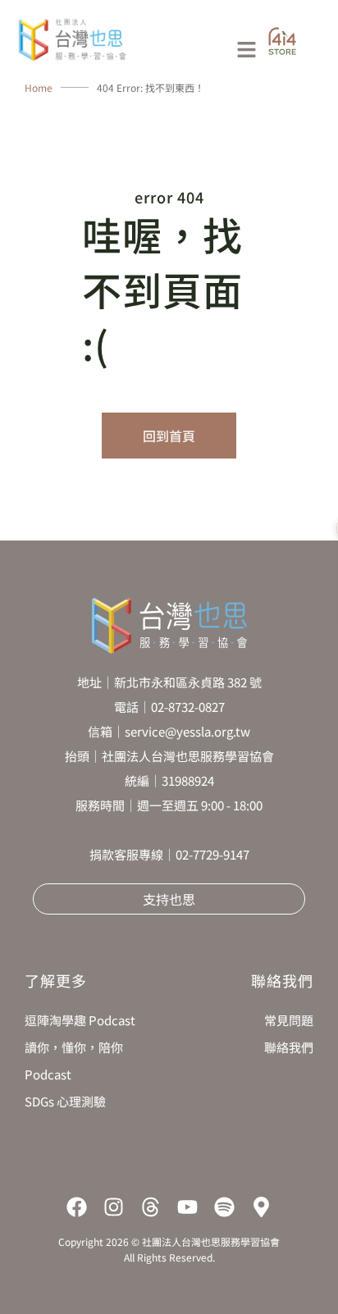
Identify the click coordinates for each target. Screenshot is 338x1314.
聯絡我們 (288, 1047)
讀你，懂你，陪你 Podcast (74, 1060)
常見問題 (288, 1020)
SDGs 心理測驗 (65, 1101)
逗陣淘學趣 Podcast (80, 1020)
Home (39, 87)
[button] (200, 50)
